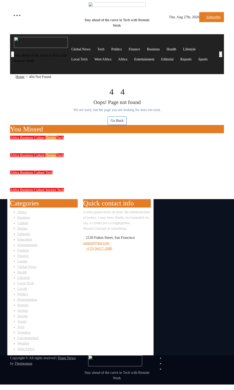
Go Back (117, 120)
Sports (202, 59)
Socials (22, 316)
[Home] (12, 54)
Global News (80, 49)
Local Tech (79, 59)
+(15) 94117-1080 (99, 248)
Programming (27, 300)
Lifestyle (189, 49)
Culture (39, 138)
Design (51, 138)
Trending (23, 332)
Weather (23, 343)
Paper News (67, 358)
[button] (221, 59)
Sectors (51, 190)
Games (22, 261)
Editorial (167, 59)
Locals (22, 289)
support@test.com (96, 243)
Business (153, 49)
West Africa (102, 59)
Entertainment (144, 59)
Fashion (23, 250)
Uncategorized (27, 338)
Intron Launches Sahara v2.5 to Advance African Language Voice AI (83, 179)
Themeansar (23, 363)
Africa (122, 59)
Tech (100, 49)
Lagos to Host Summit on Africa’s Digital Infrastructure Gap (75, 144)
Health (171, 49)
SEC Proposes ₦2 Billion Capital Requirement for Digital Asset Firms (84, 196)
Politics (116, 49)
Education (24, 239)
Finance (134, 49)
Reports (185, 59)
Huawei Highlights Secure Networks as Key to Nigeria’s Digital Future (86, 161)
